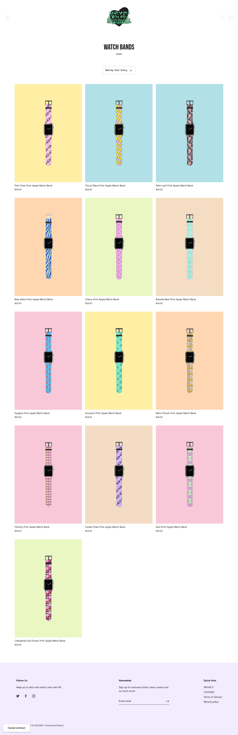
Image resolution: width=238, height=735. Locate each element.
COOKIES (209, 692)
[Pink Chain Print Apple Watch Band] (48, 133)
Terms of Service (213, 697)
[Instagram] (33, 695)
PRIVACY (209, 687)
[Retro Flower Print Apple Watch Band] (189, 361)
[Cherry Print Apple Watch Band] (119, 247)
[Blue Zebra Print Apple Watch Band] (48, 247)
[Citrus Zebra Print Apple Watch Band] (119, 133)
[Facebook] (25, 695)
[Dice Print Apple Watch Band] (189, 474)
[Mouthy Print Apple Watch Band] (48, 474)
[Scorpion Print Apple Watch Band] (119, 361)
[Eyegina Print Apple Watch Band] (48, 361)
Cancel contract (16, 727)
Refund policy (211, 701)
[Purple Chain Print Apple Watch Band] (119, 474)
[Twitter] (17, 695)
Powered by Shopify (54, 725)
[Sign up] (167, 701)
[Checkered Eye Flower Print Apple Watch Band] (48, 588)
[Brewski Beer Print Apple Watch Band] (189, 247)
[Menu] (7, 17)
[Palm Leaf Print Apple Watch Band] (189, 133)
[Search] (222, 17)
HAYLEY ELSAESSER (33, 725)
